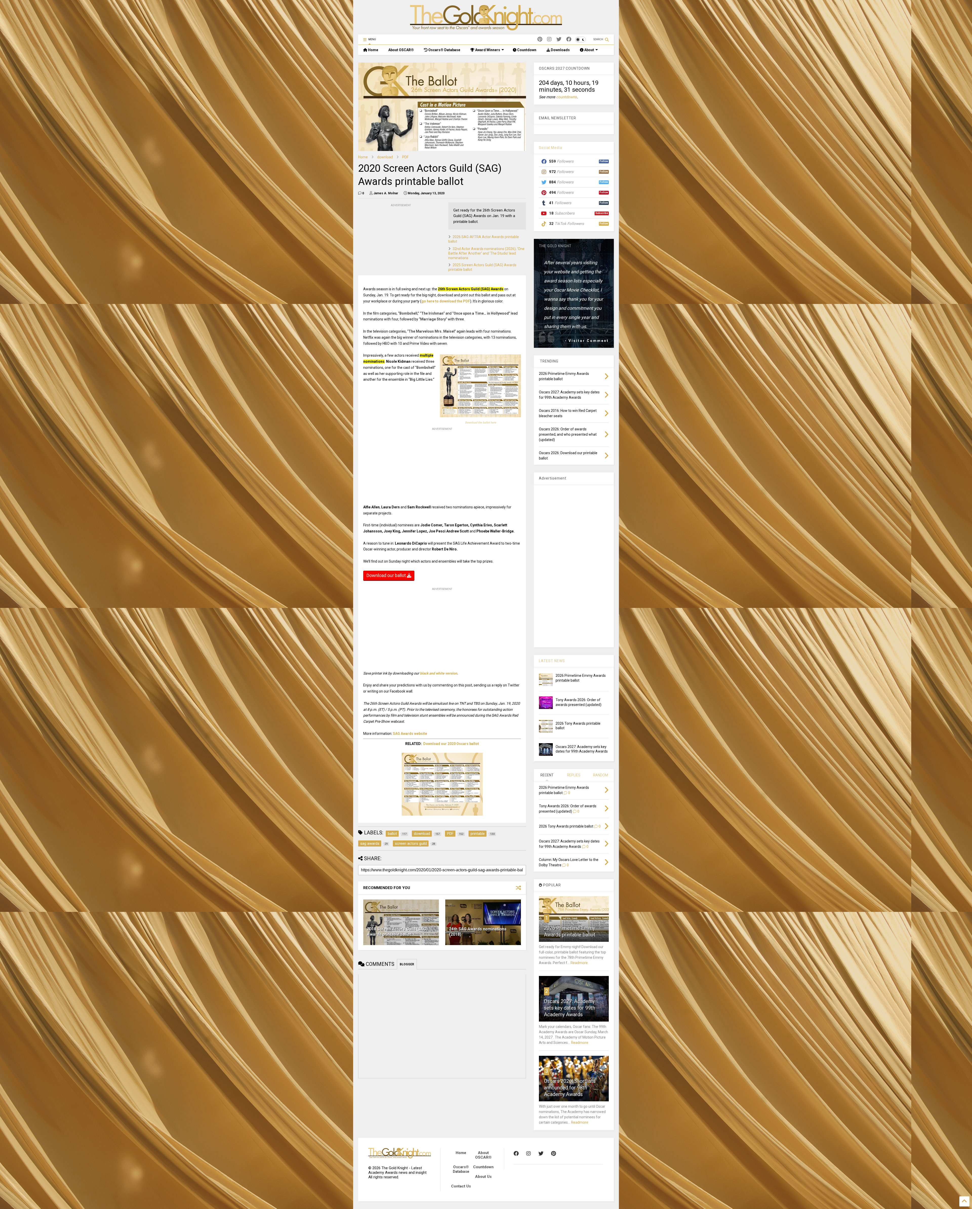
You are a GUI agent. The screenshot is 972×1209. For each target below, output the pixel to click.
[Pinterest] (539, 39)
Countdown (526, 50)
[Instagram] (549, 39)
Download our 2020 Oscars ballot (451, 744)
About (588, 50)
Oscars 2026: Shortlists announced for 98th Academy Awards (570, 1087)
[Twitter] (558, 39)
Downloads (560, 50)
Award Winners (487, 50)
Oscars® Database (444, 50)
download (385, 157)
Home (372, 50)
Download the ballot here (480, 422)
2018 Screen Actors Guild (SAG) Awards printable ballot (397, 932)
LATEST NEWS (552, 661)
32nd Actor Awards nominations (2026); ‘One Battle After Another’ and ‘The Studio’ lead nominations (486, 253)
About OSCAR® (401, 50)
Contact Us (461, 1186)
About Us (483, 1176)
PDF (405, 157)
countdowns (566, 97)
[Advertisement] (396, 239)
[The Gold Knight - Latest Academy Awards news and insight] (486, 28)
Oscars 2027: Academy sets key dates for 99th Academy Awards (569, 1008)
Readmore (579, 963)
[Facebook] (568, 39)
